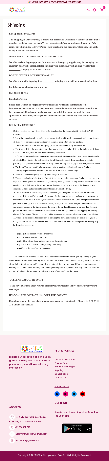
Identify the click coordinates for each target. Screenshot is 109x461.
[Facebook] (57, 394)
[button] (88, 10)
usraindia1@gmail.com (27, 440)
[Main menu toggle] (4, 10)
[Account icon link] (94, 10)
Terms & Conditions (64, 359)
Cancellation (61, 373)
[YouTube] (82, 394)
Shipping (58, 370)
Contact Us (60, 377)
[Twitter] (74, 394)
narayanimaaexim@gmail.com (31, 433)
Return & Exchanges (64, 366)
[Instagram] (65, 394)
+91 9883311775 (22, 427)
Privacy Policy (61, 363)
